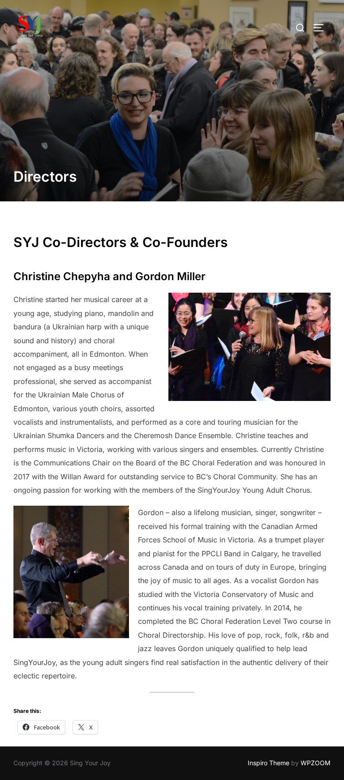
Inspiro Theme (268, 763)
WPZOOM (316, 763)
